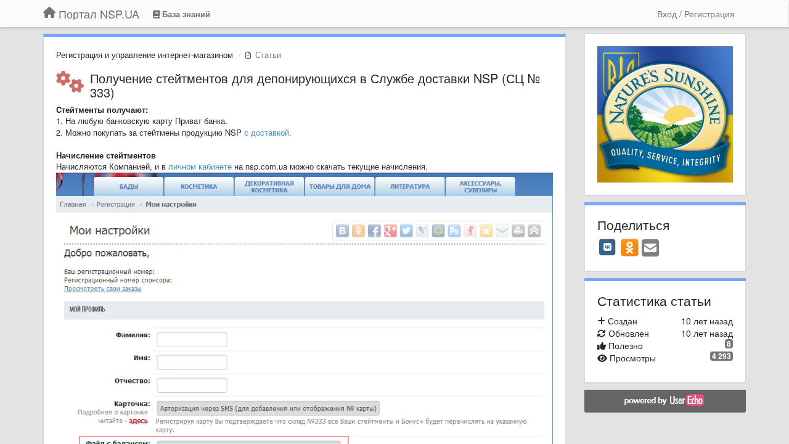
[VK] (607, 247)
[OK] (630, 247)
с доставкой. (268, 132)
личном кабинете (200, 166)
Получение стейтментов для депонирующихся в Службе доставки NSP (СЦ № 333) (315, 85)
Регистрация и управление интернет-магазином (144, 54)
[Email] (650, 248)
